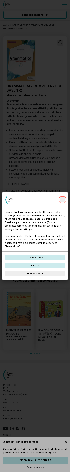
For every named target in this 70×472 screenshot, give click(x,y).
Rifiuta (35, 265)
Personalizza (35, 273)
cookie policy (35, 225)
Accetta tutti (35, 257)
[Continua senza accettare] (62, 199)
